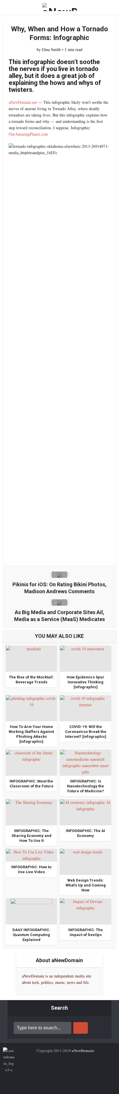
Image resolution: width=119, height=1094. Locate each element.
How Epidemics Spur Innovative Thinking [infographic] (85, 682)
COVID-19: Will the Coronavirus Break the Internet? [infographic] (85, 732)
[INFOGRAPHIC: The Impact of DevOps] (85, 910)
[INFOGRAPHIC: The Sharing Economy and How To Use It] (31, 811)
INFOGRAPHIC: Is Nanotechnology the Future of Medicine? (85, 786)
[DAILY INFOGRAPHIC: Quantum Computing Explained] (31, 910)
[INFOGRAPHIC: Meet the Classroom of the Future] (31, 762)
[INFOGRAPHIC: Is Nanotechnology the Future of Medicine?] (85, 762)
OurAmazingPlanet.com (28, 134)
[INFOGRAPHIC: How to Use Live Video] (31, 854)
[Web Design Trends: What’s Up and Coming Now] (85, 861)
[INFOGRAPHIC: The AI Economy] (85, 811)
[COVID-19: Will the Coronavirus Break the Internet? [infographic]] (85, 707)
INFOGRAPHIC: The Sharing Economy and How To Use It (31, 836)
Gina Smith (51, 49)
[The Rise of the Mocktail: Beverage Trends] (31, 658)
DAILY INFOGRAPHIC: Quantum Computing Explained (31, 935)
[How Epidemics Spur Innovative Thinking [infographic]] (85, 658)
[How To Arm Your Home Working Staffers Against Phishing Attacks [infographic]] (31, 707)
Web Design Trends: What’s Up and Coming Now (86, 885)
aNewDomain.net (23, 102)
